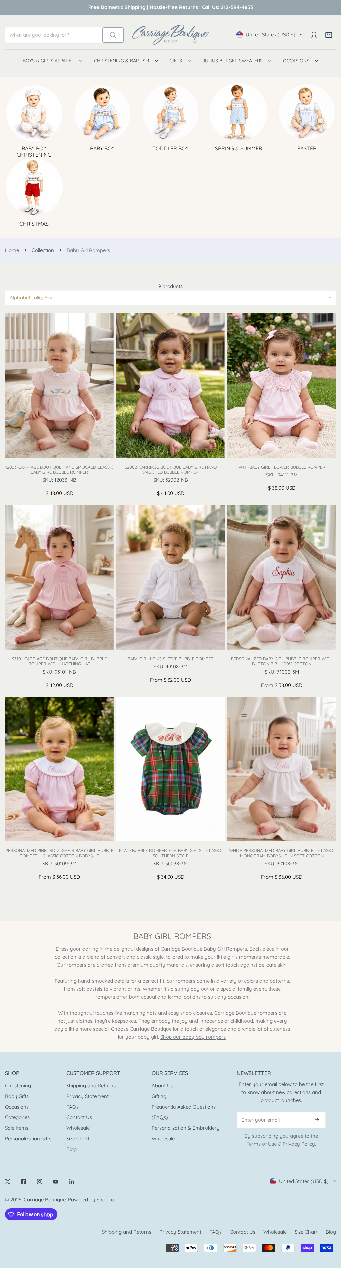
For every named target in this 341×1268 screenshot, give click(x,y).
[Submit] (317, 1119)
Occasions (17, 1107)
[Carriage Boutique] (170, 35)
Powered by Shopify (91, 1199)
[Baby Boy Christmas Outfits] (34, 187)
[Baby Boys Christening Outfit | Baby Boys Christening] (34, 112)
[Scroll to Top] (329, 1232)
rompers (216, 1037)
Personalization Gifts (28, 1138)
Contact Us (79, 1117)
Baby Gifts (17, 1096)
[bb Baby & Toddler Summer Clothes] (238, 112)
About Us (162, 1085)
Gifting (159, 1096)
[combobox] (53, 35)
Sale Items (16, 1128)
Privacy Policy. (299, 1144)
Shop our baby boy (183, 1037)
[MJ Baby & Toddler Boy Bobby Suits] (171, 112)
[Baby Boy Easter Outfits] (307, 112)
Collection (43, 250)
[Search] (113, 35)
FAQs (72, 1107)
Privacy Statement (87, 1096)
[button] (328, 35)
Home (12, 250)
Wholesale (78, 1128)
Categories (17, 1117)
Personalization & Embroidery (186, 1128)
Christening (18, 1085)
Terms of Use (262, 1144)
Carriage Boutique (45, 1199)
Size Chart (77, 1138)
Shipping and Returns (91, 1085)
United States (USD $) (270, 34)
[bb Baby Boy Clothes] (102, 112)
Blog (71, 1149)
